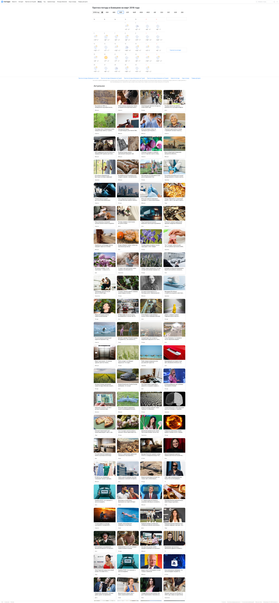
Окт (168, 12)
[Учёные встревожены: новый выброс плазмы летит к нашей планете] (174, 426)
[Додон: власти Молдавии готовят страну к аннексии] (151, 565)
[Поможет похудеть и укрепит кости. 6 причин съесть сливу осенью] (151, 147)
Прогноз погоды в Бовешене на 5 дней (111, 78)
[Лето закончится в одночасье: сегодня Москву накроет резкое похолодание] (128, 194)
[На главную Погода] (6, 1)
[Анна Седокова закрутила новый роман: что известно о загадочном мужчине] (105, 565)
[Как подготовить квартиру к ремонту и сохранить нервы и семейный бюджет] (151, 379)
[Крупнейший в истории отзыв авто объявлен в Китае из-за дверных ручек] (174, 356)
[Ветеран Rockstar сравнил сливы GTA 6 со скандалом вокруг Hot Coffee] (151, 449)
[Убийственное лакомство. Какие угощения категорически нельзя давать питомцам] (128, 101)
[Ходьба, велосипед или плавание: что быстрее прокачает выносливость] (128, 519)
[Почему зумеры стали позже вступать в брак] (128, 217)
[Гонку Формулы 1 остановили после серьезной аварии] (174, 333)
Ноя (175, 12)
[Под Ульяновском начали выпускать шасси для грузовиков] (151, 217)
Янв (107, 12)
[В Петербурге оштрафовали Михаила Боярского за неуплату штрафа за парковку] (105, 542)
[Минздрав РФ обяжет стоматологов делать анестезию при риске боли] (174, 286)
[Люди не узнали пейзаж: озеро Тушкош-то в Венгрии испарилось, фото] (151, 402)
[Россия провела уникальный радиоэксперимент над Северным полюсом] (105, 333)
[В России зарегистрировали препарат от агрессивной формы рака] (151, 194)
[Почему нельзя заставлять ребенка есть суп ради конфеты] (174, 101)
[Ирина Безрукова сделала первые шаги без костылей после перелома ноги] (174, 449)
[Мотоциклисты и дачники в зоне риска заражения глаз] (151, 170)
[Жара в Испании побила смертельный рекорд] (105, 310)
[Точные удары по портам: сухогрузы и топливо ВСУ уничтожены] (105, 519)
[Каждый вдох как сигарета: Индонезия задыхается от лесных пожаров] (151, 333)
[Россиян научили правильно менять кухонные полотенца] (105, 449)
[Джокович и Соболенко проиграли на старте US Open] (128, 495)
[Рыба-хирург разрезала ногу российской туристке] (151, 356)
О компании (6, 602)
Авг (155, 12)
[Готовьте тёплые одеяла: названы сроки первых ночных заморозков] (128, 286)
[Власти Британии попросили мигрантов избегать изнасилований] (174, 147)
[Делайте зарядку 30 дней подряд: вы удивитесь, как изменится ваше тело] (128, 333)
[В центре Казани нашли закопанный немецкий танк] (128, 147)
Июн (141, 12)
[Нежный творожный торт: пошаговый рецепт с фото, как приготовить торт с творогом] (105, 426)
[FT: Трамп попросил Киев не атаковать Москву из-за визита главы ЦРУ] (151, 495)
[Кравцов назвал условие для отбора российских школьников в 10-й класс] (151, 519)
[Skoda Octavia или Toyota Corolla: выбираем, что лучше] (128, 379)
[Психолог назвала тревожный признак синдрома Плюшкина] (174, 217)
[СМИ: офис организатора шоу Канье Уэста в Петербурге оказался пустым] (174, 472)
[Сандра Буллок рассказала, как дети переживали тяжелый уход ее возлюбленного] (151, 588)
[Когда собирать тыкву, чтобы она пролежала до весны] (128, 240)
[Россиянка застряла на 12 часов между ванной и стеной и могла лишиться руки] (174, 170)
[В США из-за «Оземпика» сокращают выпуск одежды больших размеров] (105, 472)
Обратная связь (258, 602)
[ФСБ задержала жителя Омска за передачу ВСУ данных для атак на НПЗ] (105, 147)
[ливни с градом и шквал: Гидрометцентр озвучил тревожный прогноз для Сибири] (174, 310)
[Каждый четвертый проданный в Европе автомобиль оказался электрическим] (174, 263)
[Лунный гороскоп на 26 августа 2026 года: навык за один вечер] (174, 588)
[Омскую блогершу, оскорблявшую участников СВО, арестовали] (128, 124)
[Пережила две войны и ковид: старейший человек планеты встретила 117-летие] (174, 124)
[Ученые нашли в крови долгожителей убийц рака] (105, 194)
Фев (114, 12)
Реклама (12, 602)
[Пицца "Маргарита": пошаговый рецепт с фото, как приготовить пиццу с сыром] (174, 194)
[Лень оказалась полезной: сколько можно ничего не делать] (105, 217)
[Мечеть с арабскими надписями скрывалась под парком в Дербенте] (128, 449)
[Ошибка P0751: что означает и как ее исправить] (105, 495)
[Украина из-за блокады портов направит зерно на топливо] (105, 240)
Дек (182, 12)
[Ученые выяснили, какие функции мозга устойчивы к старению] (174, 402)
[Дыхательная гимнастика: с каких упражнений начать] (128, 588)
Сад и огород (185, 78)
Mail (2, 602)
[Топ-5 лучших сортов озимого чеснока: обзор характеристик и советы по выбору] (128, 426)
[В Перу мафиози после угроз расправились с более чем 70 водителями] (128, 310)
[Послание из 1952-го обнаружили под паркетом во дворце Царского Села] (105, 101)
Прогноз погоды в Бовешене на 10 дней (157, 78)
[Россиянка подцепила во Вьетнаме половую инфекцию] (105, 170)
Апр (127, 12)
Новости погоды (175, 78)
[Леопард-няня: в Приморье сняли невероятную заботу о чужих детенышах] (105, 124)
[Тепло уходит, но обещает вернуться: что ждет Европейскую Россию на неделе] (128, 356)
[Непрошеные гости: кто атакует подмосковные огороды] (128, 542)
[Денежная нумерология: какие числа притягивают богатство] (151, 426)
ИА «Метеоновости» (273, 602)
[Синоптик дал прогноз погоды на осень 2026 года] (151, 101)
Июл (148, 12)
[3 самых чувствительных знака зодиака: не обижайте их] (128, 263)
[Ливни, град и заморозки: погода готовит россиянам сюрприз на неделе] (151, 263)
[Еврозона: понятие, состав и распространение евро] (105, 402)
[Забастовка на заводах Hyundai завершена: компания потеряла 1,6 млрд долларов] (128, 472)
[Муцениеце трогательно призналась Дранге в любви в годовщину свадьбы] (174, 542)
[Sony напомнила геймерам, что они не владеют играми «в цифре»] (174, 565)
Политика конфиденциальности (233, 602)
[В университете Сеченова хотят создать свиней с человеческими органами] (128, 170)
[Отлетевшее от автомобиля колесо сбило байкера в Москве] (151, 310)
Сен (161, 12)
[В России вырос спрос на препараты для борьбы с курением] (151, 124)
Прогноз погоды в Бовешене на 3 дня (89, 78)
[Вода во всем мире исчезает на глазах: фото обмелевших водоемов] (151, 472)
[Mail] (2, 1)
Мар (120, 12)
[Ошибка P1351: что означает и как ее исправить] (128, 565)
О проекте (224, 602)
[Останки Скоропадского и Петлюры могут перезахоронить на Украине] (151, 286)
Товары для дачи (196, 78)
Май (134, 12)
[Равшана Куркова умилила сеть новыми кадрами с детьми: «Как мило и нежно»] (174, 519)
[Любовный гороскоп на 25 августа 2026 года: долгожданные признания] (105, 286)
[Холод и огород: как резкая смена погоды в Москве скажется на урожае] (105, 379)
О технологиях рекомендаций (248, 602)
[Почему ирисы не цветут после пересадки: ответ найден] (151, 240)
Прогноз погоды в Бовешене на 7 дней (134, 78)
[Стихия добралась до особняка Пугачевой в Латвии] (174, 379)
